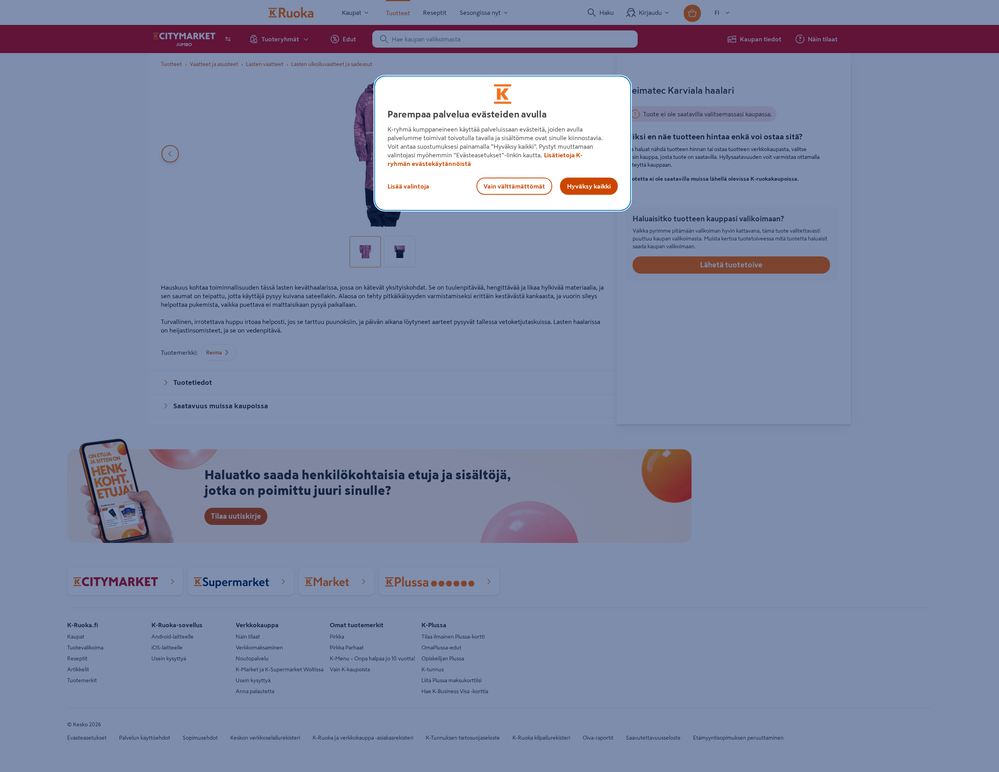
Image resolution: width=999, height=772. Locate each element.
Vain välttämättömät (514, 186)
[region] (502, 143)
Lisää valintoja (408, 186)
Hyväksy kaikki (589, 186)
